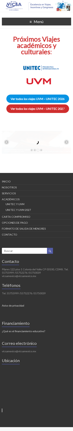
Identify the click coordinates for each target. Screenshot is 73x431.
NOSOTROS (9, 187)
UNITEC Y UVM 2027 (18, 209)
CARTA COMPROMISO (16, 216)
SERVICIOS (9, 193)
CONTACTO (9, 234)
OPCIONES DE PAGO (15, 222)
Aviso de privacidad (13, 305)
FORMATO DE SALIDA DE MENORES (24, 228)
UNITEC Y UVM (15, 204)
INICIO (6, 181)
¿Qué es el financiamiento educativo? (23, 331)
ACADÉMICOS (11, 199)
